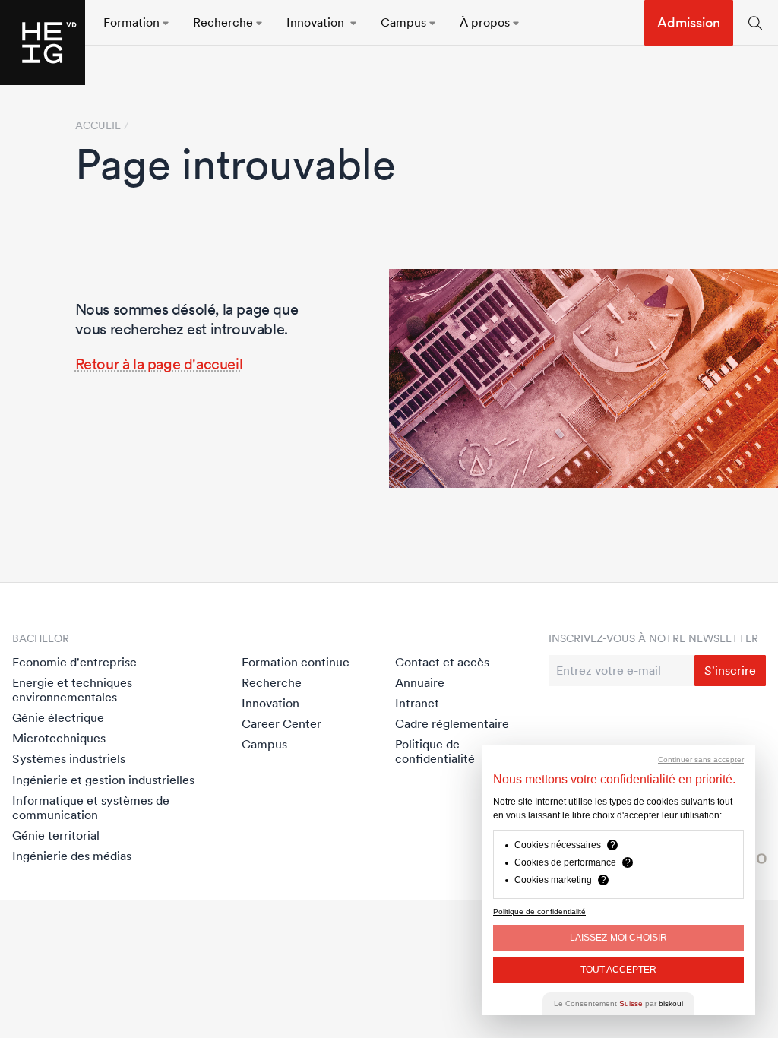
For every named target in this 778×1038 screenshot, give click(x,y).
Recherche (272, 682)
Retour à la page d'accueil (159, 364)
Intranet (417, 702)
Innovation (270, 702)
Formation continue (295, 661)
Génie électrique (58, 717)
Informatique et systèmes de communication (90, 807)
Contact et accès (442, 661)
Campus (264, 744)
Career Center (281, 723)
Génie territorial (56, 835)
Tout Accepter (618, 969)
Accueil (98, 125)
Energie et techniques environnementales (72, 689)
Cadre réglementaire (452, 723)
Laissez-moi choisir (618, 937)
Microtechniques (59, 737)
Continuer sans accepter (701, 759)
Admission (688, 22)
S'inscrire (730, 670)
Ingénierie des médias (71, 855)
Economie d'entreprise (74, 661)
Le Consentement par (618, 1003)
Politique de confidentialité (435, 751)
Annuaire (419, 682)
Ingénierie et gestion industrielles (103, 779)
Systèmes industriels (68, 758)
